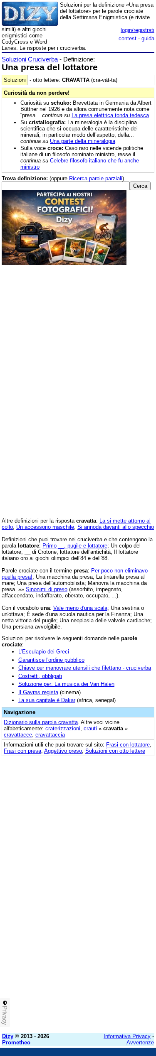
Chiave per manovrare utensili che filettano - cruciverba (84, 668)
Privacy (5, 1015)
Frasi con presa (22, 751)
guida (147, 38)
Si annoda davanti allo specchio (115, 527)
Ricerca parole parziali (95, 178)
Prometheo (16, 1042)
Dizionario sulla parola (41, 722)
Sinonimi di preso (46, 589)
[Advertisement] (78, 949)
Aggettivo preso (63, 751)
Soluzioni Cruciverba (30, 59)
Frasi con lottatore (128, 745)
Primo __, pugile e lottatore (74, 546)
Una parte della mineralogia (82, 141)
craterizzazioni (62, 728)
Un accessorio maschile (45, 527)
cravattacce (18, 735)
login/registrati (137, 30)
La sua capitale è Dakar (46, 700)
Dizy (7, 1036)
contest (127, 38)
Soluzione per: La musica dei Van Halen (66, 684)
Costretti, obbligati (40, 676)
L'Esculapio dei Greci (43, 651)
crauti (90, 728)
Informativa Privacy (127, 1036)
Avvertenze (140, 1042)
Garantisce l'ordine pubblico (51, 660)
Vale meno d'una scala (80, 608)
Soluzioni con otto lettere (115, 751)
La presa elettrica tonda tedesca (110, 115)
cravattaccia (50, 735)
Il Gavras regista (38, 692)
